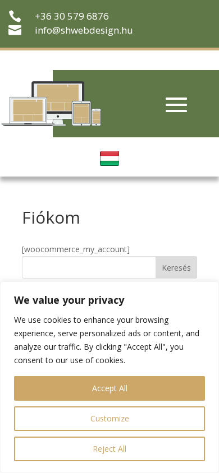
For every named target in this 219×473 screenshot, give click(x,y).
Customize (109, 418)
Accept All (109, 388)
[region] (109, 377)
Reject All (109, 448)
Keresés (176, 267)
